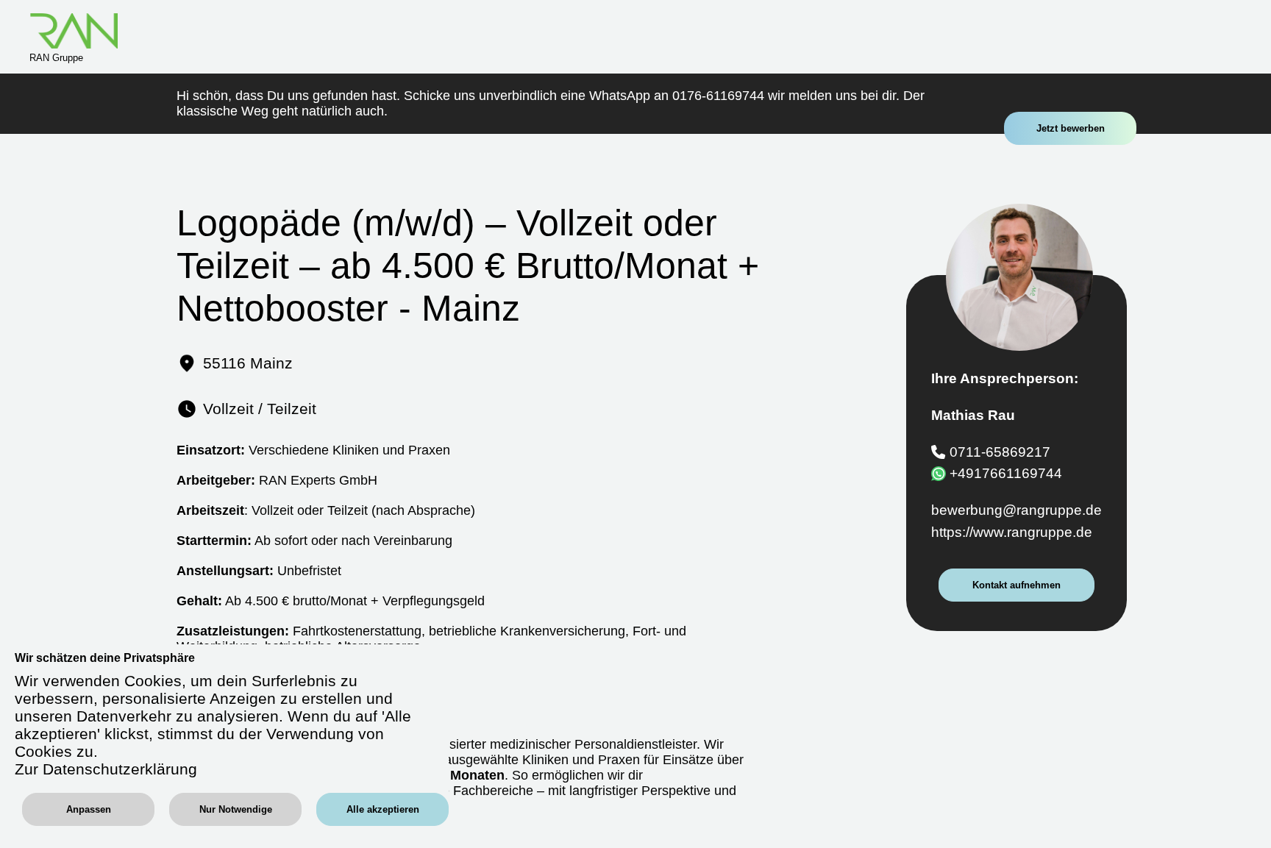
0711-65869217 (1000, 452)
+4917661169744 (1006, 473)
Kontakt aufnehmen (1016, 585)
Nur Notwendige (235, 809)
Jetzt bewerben (1070, 128)
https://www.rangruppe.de (1011, 532)
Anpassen (88, 809)
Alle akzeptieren (382, 809)
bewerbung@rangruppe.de (1016, 510)
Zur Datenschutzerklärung (106, 768)
